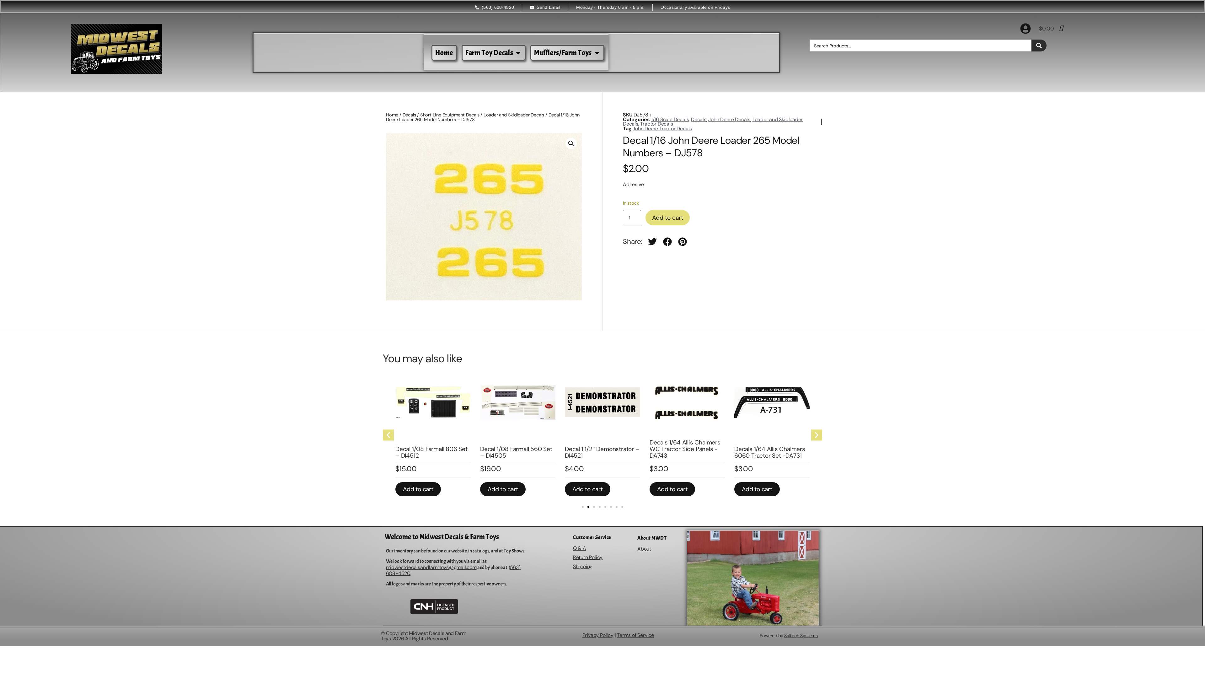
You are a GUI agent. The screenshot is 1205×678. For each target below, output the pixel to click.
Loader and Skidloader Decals (514, 115)
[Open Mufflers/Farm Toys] (597, 53)
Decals (409, 115)
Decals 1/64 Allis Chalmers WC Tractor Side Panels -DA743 (685, 449)
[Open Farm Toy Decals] (518, 53)
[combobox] (920, 45)
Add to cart (667, 218)
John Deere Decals (729, 119)
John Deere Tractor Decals (662, 128)
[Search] (1039, 45)
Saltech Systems (801, 635)
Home (392, 115)
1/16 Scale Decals (670, 119)
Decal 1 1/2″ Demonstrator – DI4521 (602, 452)
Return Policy (587, 557)
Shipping (582, 566)
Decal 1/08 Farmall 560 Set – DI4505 (516, 452)
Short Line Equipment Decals (449, 115)
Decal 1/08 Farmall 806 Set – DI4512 (431, 452)
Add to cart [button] (418, 489)
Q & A (579, 548)
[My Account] (1025, 28)
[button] (571, 143)
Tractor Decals (656, 124)
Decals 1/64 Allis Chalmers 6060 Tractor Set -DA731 (769, 452)
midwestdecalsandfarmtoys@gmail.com (431, 567)
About (644, 549)
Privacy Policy (597, 635)
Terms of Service (635, 635)
